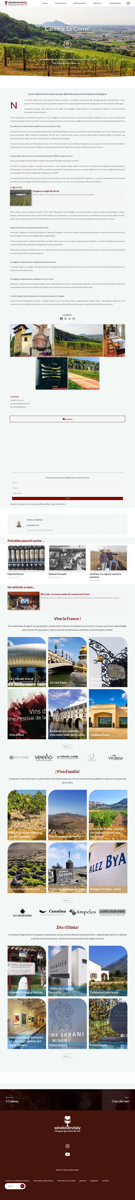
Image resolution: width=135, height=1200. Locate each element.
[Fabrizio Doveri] (26, 557)
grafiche (82, 1180)
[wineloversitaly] (16, 3)
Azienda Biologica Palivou (26, 992)
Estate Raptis (98, 1045)
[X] (65, 319)
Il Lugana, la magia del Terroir (46, 191)
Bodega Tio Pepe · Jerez (105, 889)
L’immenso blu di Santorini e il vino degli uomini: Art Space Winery (26, 1041)
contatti (105, 1180)
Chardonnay (33, 504)
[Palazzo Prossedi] (67, 557)
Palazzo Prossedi (57, 574)
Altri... (67, 746)
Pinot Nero (61, 504)
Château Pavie (100, 735)
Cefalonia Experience (104, 992)
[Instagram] (74, 319)
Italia (67, 23)
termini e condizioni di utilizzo (17, 1180)
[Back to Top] (127, 1192)
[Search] (22, 1186)
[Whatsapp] (69, 319)
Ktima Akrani (58, 1045)
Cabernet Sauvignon (19, 504)
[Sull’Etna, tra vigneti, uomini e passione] (108, 557)
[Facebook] (61, 319)
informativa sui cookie (66, 1180)
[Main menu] (128, 3)
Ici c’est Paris (58, 682)
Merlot (42, 504)
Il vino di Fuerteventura (24, 889)
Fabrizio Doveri (16, 574)
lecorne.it (68, 419)
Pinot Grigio (51, 504)
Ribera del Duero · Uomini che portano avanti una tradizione (107, 832)
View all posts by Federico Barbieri (40, 530)
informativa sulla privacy (43, 1180)
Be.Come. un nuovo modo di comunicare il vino (65, 594)
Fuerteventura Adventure (66, 836)
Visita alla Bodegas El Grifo (67, 889)
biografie (94, 1180)
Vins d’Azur (16, 735)
